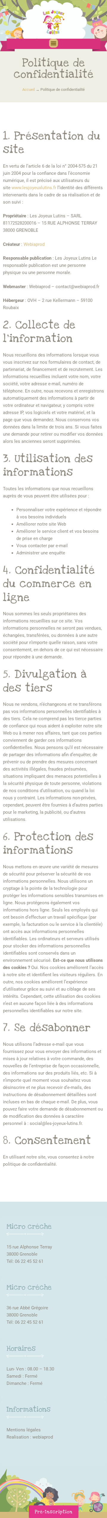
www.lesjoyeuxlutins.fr (34, 187)
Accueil (28, 89)
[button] (53, 43)
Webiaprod (34, 244)
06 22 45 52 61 (29, 1261)
